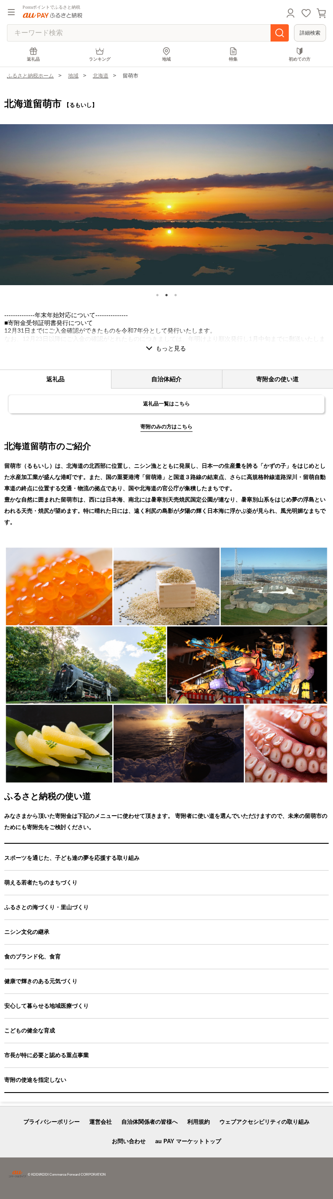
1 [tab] (157, 295)
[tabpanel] (166, 204)
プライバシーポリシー (51, 1122)
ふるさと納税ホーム (30, 76)
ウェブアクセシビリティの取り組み (264, 1122)
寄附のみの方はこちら (166, 427)
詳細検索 (310, 33)
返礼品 (33, 59)
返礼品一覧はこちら (166, 404)
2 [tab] (166, 295)
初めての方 (299, 59)
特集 (233, 59)
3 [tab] (175, 295)
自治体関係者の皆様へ (149, 1122)
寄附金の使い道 (277, 379)
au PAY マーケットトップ (188, 1141)
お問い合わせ (129, 1141)
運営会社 (100, 1122)
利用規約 (198, 1122)
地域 (166, 59)
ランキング (100, 59)
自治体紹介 (166, 379)
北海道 (100, 76)
